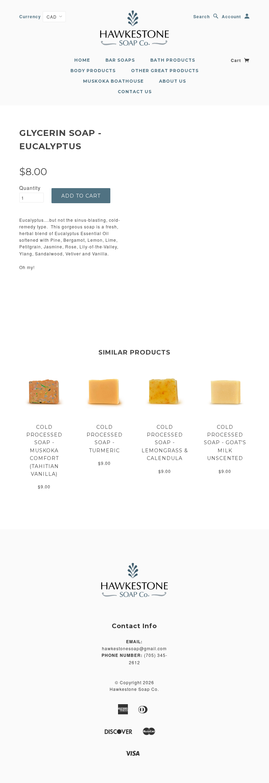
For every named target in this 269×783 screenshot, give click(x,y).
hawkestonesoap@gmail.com (134, 648)
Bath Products (172, 60)
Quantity (30, 187)
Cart (236, 60)
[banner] (134, 28)
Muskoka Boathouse (113, 81)
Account (231, 16)
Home (82, 60)
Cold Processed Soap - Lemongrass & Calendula (165, 443)
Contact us (135, 91)
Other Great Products (165, 70)
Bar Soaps (120, 60)
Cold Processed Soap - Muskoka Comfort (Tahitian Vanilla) (44, 450)
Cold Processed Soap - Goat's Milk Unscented (225, 443)
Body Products (93, 70)
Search (201, 16)
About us (172, 81)
